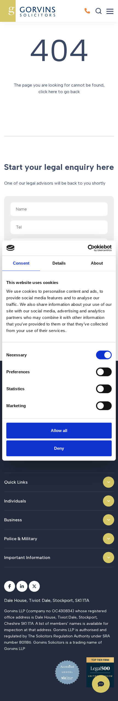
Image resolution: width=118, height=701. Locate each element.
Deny (59, 448)
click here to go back (59, 91)
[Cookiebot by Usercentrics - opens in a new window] (88, 248)
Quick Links (16, 482)
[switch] (104, 371)
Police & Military (20, 538)
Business (13, 519)
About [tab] (97, 263)
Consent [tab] (21, 263)
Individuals (15, 501)
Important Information (27, 557)
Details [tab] (59, 263)
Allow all (59, 430)
